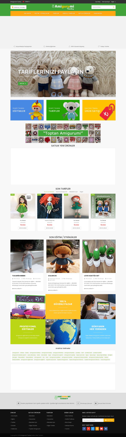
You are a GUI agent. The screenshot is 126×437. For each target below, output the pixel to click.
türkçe (106, 357)
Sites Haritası (69, 416)
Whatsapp (27, 278)
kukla (38, 355)
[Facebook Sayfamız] (84, 428)
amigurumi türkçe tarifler (81, 357)
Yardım (67, 429)
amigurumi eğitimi (39, 359)
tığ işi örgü (93, 355)
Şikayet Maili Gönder (104, 403)
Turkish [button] (27, 1)
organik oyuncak (51, 359)
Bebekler (32, 416)
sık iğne (110, 355)
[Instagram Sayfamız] (97, 428)
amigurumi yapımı (57, 355)
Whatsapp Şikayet (86, 403)
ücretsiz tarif (88, 352)
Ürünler (13, 425)
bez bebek (44, 355)
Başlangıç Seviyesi (55, 278)
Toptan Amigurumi (62, 359)
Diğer (81, 192)
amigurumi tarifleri (67, 357)
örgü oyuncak (80, 355)
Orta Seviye (17, 278)
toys (47, 357)
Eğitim (13, 419)
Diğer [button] (112, 2)
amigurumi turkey (47, 352)
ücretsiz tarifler (97, 352)
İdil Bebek (76, 220)
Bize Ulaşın (68, 422)
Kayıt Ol (110, 420)
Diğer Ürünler (33, 425)
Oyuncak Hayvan (61, 192)
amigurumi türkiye (35, 352)
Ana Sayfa (14, 416)
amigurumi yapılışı (69, 355)
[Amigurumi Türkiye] (63, 7)
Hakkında (14, 429)
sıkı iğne (14, 357)
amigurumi (15, 352)
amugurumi (37, 357)
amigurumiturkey (69, 352)
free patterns (29, 357)
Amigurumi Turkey (25, 435)
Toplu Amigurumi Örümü (76, 359)
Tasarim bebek (19, 276)
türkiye (22, 352)
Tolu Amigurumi (105, 359)
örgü (49, 355)
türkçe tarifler (16, 359)
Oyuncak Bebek (49, 192)
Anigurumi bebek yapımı (19, 355)
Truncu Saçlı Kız (49, 220)
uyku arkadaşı (32, 355)
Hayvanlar (32, 419)
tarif (82, 352)
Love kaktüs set (91, 276)
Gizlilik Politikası (69, 419)
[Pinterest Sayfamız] (88, 428)
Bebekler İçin (74, 192)
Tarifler (13, 422)
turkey (27, 352)
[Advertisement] (63, 31)
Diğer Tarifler (51, 425)
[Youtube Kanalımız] (101, 428)
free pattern (21, 357)
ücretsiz (78, 352)
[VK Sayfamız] (106, 428)
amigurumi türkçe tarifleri (96, 357)
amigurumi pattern (55, 357)
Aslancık (52, 276)
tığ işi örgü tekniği (102, 355)
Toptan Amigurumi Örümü (91, 359)
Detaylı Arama (69, 425)
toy (43, 357)
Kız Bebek (23, 220)
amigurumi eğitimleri (27, 359)
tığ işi (87, 355)
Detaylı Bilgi (16, 288)
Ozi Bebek (103, 220)
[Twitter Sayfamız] (93, 428)
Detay (22, 83)
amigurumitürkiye (58, 352)
